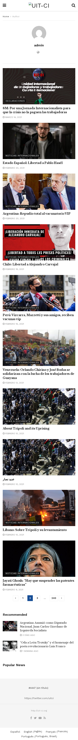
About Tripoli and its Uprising (26, 428)
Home (6, 16)
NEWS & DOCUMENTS (18, 421)
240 (54, 598)
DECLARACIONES (15, 101)
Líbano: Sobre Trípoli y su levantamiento (35, 530)
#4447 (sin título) (38, 688)
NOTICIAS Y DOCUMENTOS (21, 472)
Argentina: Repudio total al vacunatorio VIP (36, 213)
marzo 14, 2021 (13, 117)
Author (16, 16)
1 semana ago (30, 651)
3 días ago (28, 635)
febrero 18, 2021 (14, 269)
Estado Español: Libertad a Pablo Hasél (33, 163)
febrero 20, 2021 (14, 168)
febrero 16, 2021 (14, 324)
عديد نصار (9, 479)
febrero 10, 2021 (14, 433)
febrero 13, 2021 (14, 383)
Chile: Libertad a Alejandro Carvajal (30, 264)
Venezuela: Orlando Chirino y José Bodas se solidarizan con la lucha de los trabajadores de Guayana (38, 374)
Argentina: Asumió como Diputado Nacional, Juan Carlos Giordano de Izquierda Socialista (43, 626)
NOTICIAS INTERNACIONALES (22, 156)
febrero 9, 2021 (14, 589)
